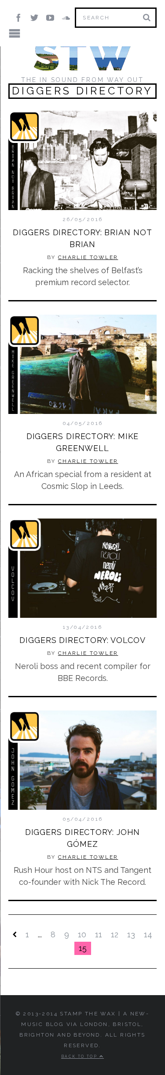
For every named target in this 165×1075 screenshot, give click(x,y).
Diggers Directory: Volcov (82, 640)
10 (82, 934)
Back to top (80, 1056)
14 (148, 934)
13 (131, 934)
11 (98, 934)
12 (114, 934)
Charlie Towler (88, 257)
